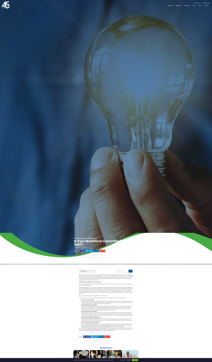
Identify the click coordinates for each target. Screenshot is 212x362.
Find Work (170, 5)
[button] (82, 251)
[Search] (130, 271)
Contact (206, 5)
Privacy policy (122, 360)
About (194, 5)
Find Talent (178, 5)
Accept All (135, 360)
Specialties (186, 5)
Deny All (128, 360)
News (200, 5)
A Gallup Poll (118, 288)
